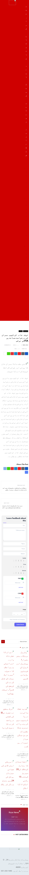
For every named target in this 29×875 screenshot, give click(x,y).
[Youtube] (19, 353)
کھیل (21, 793)
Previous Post (21, 485)
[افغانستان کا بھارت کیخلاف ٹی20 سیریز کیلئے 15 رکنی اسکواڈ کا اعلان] (21, 775)
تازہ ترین (21, 683)
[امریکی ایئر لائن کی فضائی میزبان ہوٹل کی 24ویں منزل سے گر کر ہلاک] (7, 773)
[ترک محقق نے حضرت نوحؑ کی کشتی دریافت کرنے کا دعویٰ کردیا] (7, 718)
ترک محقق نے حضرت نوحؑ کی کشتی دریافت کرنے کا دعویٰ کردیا (8, 736)
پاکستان (26, 47)
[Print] (5, 353)
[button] (26, 160)
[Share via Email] (26, 357)
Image (24, 609)
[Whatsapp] (8, 353)
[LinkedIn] (15, 353)
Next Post (6, 503)
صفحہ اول (26, 17)
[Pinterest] (12, 353)
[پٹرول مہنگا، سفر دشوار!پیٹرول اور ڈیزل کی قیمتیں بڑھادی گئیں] (21, 665)
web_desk (25, 345)
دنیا (7, 698)
